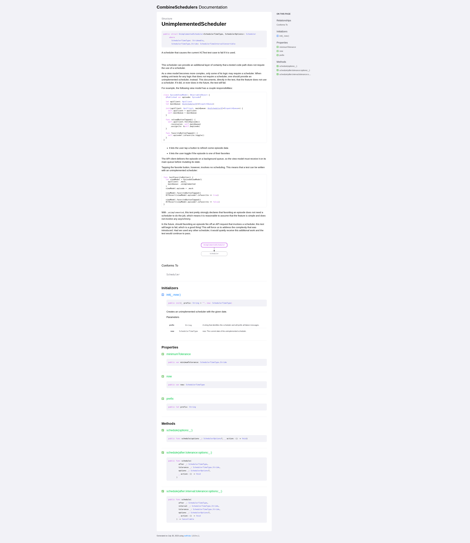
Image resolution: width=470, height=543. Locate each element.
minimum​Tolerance (287, 47)
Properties (282, 42)
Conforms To (282, 25)
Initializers (282, 31)
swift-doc (187, 536)
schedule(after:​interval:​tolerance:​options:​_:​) (298, 74)
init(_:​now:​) (284, 36)
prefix (281, 55)
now (281, 51)
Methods (281, 61)
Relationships (284, 20)
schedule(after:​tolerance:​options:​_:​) (294, 70)
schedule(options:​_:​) (288, 66)
